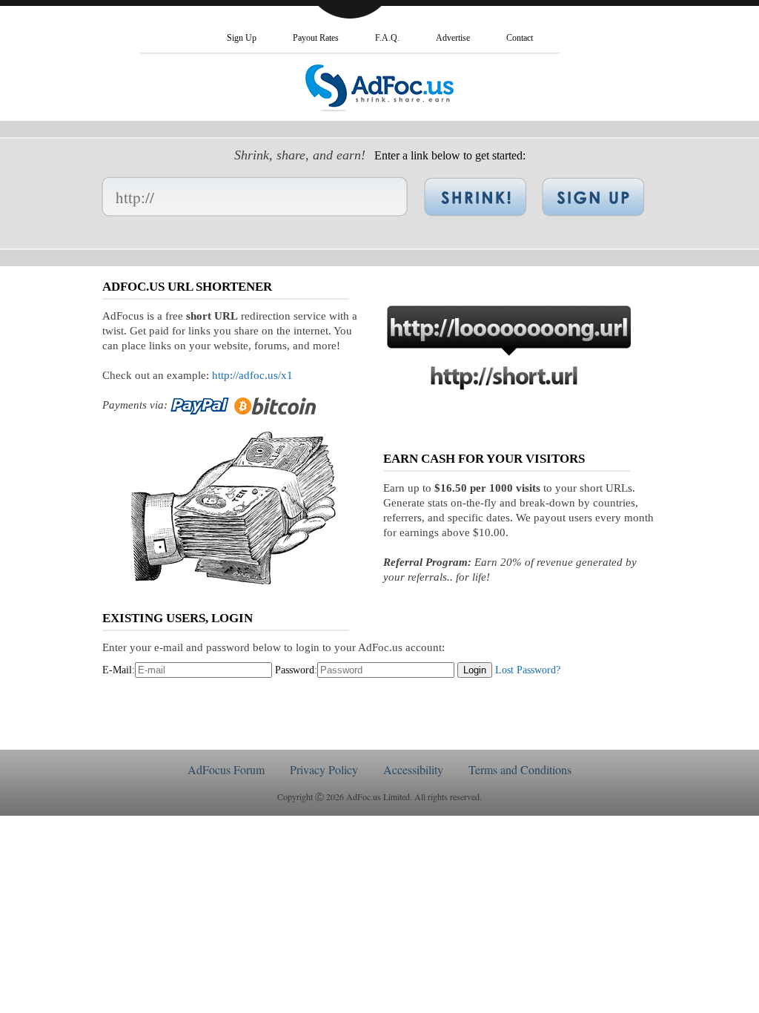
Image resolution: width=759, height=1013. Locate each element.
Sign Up (241, 38)
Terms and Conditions (519, 769)
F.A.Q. (387, 38)
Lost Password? (527, 670)
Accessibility (413, 769)
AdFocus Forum (226, 769)
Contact (519, 38)
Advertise (453, 38)
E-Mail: (118, 670)
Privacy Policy (324, 769)
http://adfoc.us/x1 (252, 375)
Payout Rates (316, 38)
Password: (296, 670)
